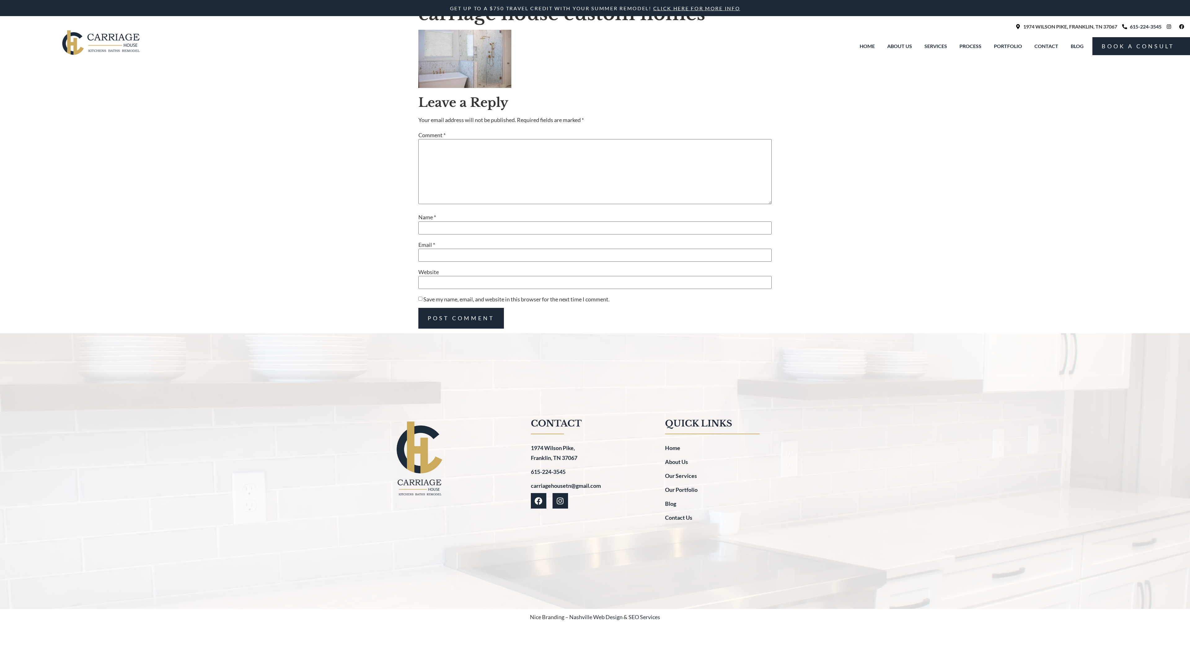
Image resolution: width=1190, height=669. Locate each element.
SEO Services (644, 617)
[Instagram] (560, 501)
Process (970, 46)
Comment (432, 135)
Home (867, 46)
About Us (899, 46)
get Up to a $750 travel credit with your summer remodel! (595, 8)
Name (427, 217)
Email (426, 244)
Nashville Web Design (596, 617)
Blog (1077, 46)
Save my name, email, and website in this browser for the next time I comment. (516, 299)
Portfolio (1008, 46)
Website (428, 272)
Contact (1046, 46)
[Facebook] (538, 501)
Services (935, 46)
